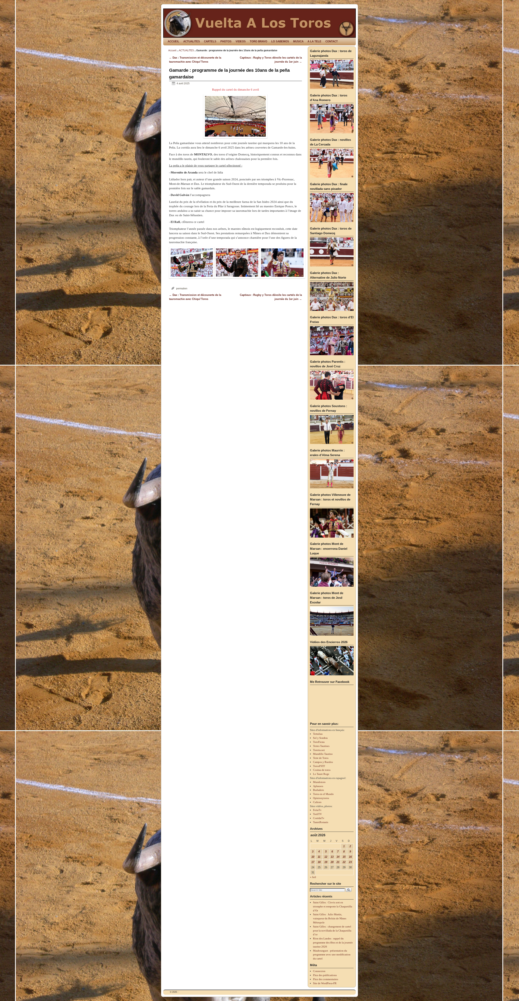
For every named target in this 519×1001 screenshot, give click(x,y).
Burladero (318, 789)
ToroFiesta (319, 741)
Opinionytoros (321, 798)
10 (312, 856)
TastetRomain (320, 822)
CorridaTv (318, 818)
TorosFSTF (319, 766)
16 (350, 856)
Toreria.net (319, 750)
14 (338, 856)
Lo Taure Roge (321, 773)
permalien (181, 288)
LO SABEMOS (280, 41)
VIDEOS (241, 41)
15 (344, 856)
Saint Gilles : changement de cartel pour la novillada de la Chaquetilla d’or (332, 930)
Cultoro (317, 802)
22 (344, 862)
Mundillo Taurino (323, 753)
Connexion (319, 971)
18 (319, 862)
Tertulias (318, 733)
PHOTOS (226, 41)
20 (332, 862)
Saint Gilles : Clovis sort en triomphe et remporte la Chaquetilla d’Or (332, 906)
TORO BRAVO (258, 41)
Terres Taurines (321, 746)
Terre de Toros (320, 757)
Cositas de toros (321, 769)
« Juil (313, 877)
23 (350, 862)
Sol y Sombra (320, 737)
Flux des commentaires (325, 979)
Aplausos (318, 786)
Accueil (172, 50)
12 (325, 856)
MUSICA (298, 41)
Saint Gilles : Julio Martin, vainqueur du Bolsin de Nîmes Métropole (329, 918)
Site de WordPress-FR (325, 983)
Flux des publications (325, 975)
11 (319, 856)
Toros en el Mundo (323, 794)
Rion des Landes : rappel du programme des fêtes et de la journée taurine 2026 (333, 942)
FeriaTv (317, 810)
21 (338, 862)
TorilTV (317, 814)
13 (332, 856)
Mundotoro (319, 782)
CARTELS (210, 41)
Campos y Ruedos (323, 762)
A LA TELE (314, 41)
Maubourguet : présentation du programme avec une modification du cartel (332, 954)
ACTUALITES (191, 41)
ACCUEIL (173, 41)
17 (312, 862)
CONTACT (331, 41)
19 (325, 862)
